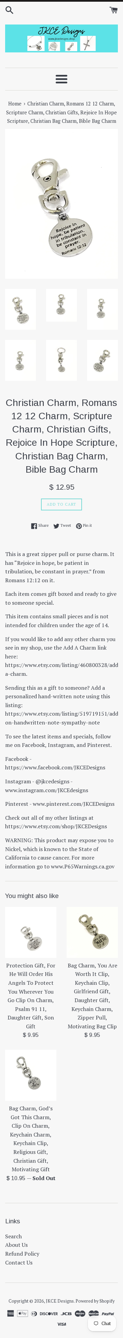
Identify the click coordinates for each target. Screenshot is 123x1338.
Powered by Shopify (95, 1301)
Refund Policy (22, 1253)
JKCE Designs (60, 1301)
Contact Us (18, 1262)
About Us (16, 1245)
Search (13, 1236)
